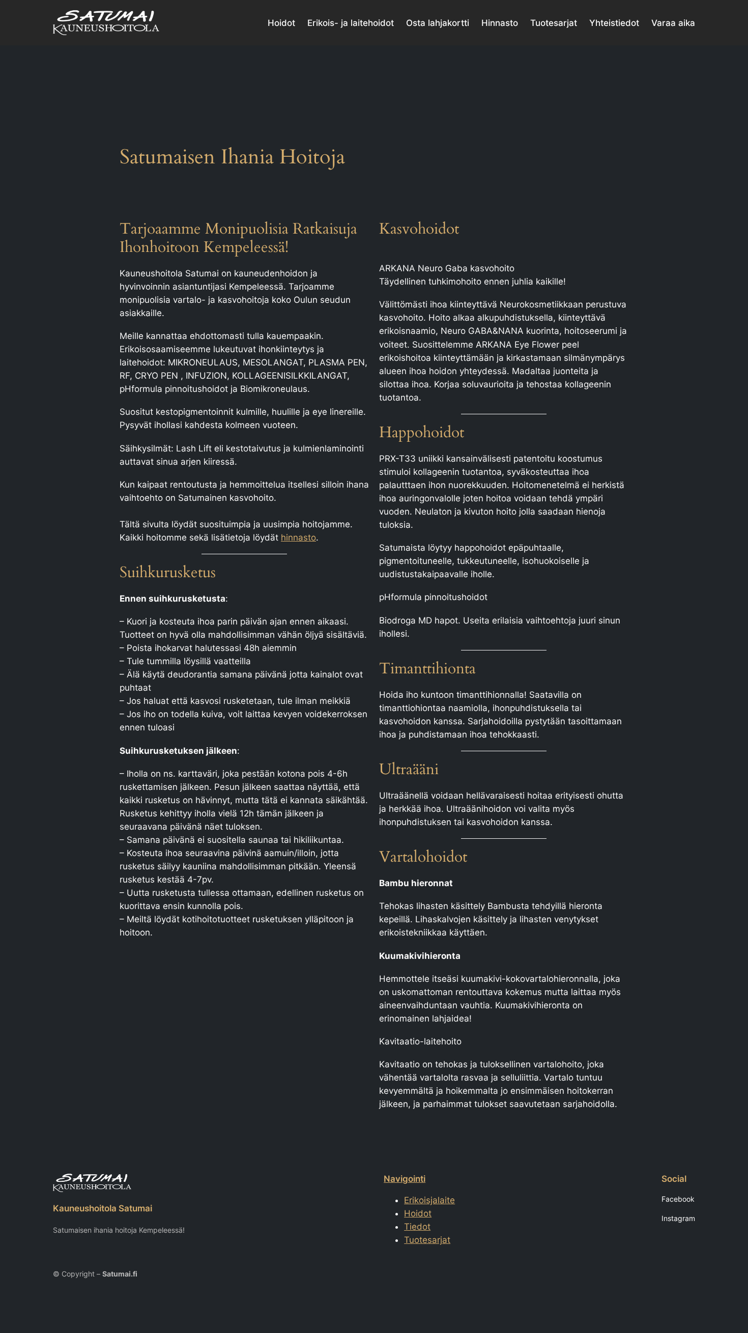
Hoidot (417, 1213)
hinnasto (298, 537)
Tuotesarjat (427, 1240)
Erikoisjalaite (429, 1200)
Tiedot (417, 1227)
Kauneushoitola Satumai (102, 1208)
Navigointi (404, 1179)
